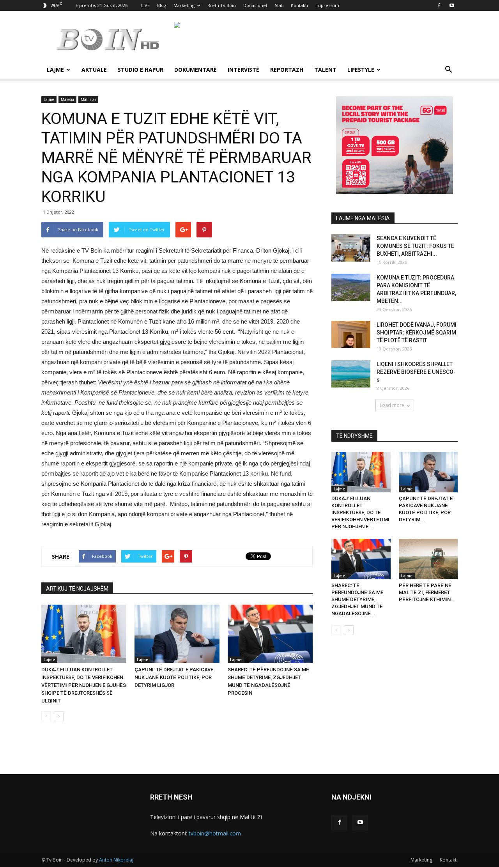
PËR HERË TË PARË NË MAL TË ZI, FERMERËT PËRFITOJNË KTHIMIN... (427, 592)
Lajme (55, 69)
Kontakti (299, 5)
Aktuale (94, 69)
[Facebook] (439, 5)
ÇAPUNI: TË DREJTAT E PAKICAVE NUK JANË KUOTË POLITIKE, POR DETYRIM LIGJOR (173, 677)
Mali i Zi (88, 99)
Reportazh (286, 69)
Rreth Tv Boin (221, 5)
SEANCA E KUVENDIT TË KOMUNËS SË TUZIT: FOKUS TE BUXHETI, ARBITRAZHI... (415, 246)
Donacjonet (255, 5)
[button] (448, 70)
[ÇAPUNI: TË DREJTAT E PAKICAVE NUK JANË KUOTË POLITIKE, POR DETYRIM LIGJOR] (176, 634)
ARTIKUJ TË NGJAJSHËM (77, 589)
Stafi (279, 5)
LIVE (145, 5)
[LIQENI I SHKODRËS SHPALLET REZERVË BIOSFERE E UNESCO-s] (350, 373)
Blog (161, 5)
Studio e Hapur (140, 69)
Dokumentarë (195, 69)
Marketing (184, 5)
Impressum (327, 5)
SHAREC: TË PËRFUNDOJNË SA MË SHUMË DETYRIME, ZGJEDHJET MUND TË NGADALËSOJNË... (357, 599)
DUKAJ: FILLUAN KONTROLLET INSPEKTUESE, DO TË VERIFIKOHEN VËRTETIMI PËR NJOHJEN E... (360, 512)
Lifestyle (360, 69)
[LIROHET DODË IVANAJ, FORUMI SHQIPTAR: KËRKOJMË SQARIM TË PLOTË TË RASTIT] (350, 334)
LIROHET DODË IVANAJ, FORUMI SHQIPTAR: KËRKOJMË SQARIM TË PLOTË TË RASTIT (417, 332)
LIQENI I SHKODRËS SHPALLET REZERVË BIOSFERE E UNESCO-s (416, 372)
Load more (392, 405)
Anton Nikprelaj (116, 859)
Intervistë (243, 69)
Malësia (67, 99)
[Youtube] (452, 5)
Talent (325, 69)
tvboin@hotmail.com (215, 833)
